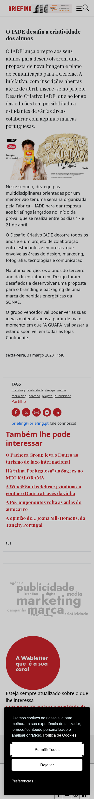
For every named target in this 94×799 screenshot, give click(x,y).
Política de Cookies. (60, 735)
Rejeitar (47, 765)
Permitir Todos (47, 749)
